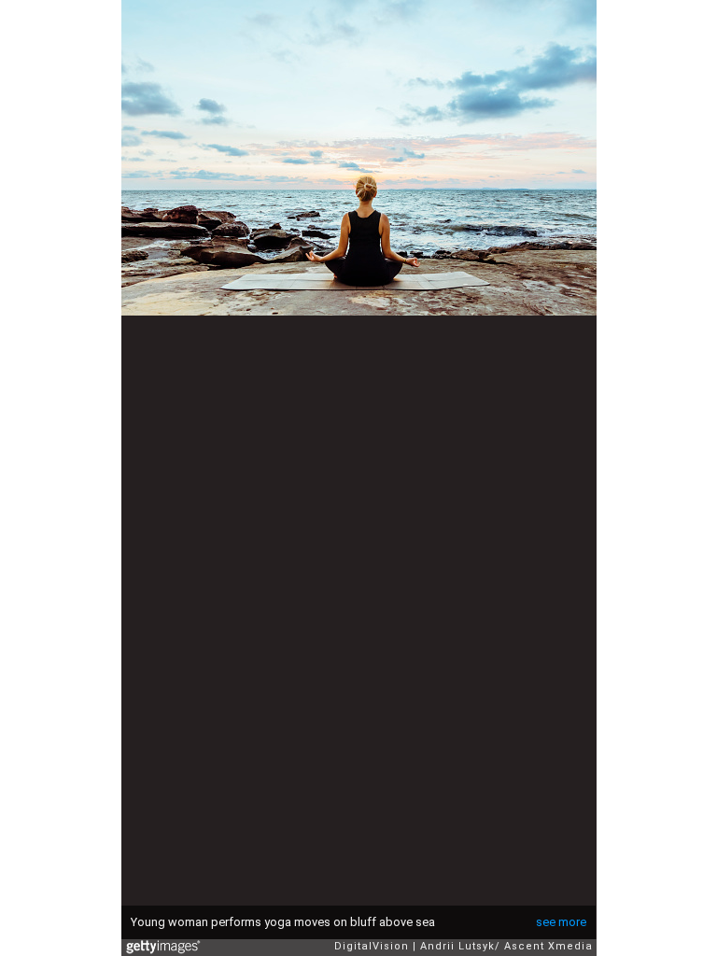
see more (561, 922)
